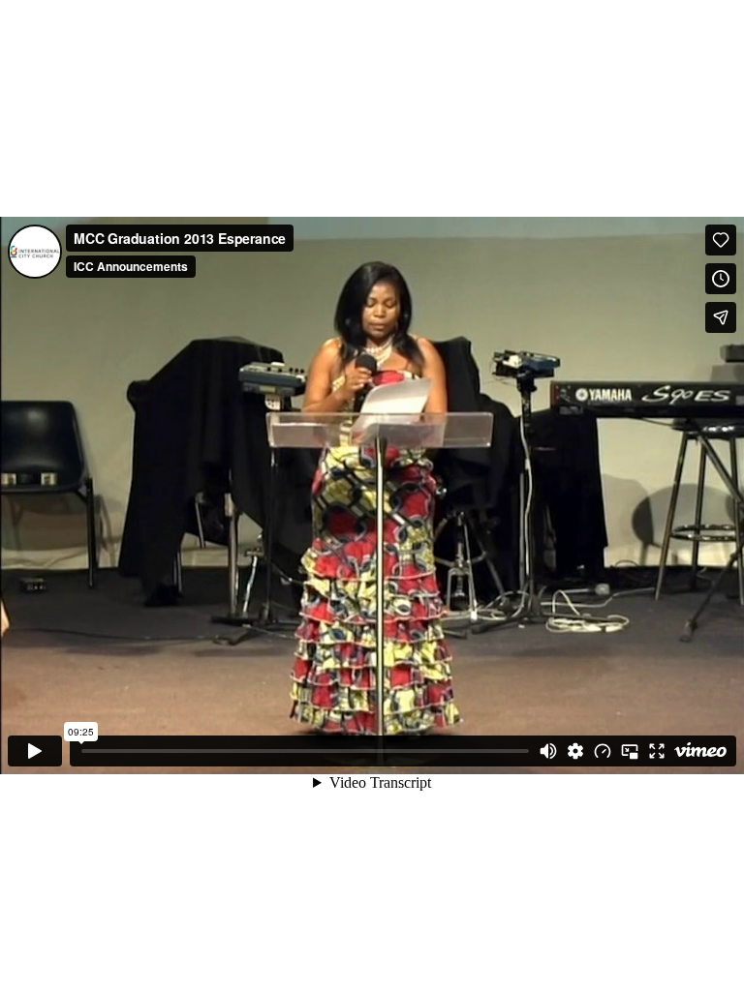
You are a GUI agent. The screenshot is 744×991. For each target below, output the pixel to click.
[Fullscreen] (656, 751)
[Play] (35, 751)
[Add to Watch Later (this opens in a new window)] (720, 278)
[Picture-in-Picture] (629, 751)
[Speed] (602, 751)
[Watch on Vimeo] (700, 751)
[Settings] (575, 751)
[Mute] (548, 751)
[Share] (720, 317)
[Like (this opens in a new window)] (720, 240)
